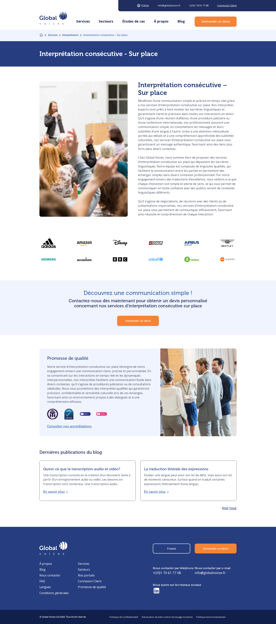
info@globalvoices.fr (210, 572)
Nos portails (86, 575)
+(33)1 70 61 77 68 (167, 572)
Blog (42, 569)
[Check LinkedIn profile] (156, 591)
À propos (45, 564)
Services (83, 564)
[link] (120, 259)
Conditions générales (54, 593)
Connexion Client (90, 581)
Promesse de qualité (92, 587)
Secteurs (84, 569)
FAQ (42, 581)
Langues (45, 587)
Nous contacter (49, 575)
